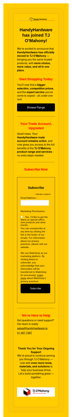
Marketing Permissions (33, 211)
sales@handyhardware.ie (32, 328)
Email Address (29, 198)
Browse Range (36, 107)
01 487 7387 (24, 333)
